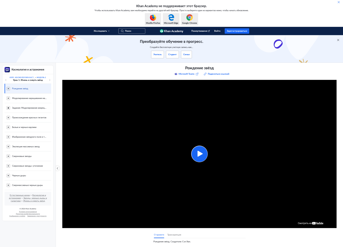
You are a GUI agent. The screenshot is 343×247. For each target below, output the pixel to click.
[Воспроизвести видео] (199, 154)
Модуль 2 (41, 77)
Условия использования (28, 212)
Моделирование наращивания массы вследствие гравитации (29, 98)
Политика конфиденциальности (28, 214)
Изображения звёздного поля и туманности (29, 137)
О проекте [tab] (159, 235)
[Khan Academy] (171, 31)
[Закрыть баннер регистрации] (338, 40)
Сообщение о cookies (17, 216)
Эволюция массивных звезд (26, 147)
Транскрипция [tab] (174, 235)
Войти (217, 31)
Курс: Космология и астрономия (22, 77)
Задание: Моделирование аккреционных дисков (29, 108)
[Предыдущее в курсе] (6, 80)
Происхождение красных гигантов (29, 118)
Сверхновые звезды (22, 156)
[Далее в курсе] (49, 80)
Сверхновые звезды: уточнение (27, 166)
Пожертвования (199, 31)
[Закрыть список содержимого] (58, 168)
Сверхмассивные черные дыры (27, 185)
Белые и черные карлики (24, 127)
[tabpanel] (199, 240)
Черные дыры (19, 176)
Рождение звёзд (20, 89)
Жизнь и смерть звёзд (34, 201)
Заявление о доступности (36, 216)
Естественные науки (20, 195)
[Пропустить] (339, 2)
